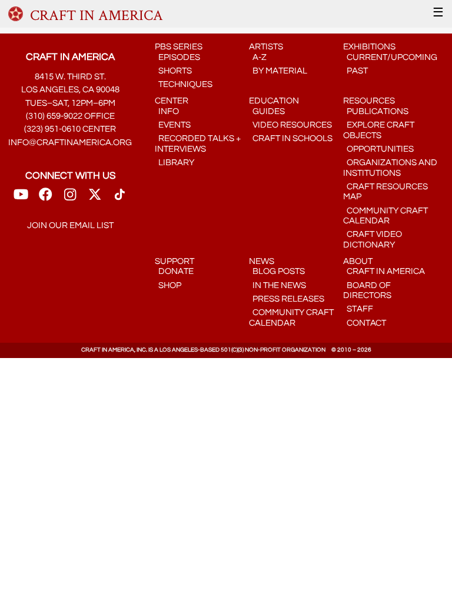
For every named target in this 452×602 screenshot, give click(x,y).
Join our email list (70, 225)
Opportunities (378, 149)
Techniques (183, 84)
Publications (375, 111)
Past (355, 70)
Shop (168, 285)
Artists (266, 46)
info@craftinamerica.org (70, 142)
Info (167, 111)
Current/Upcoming (390, 57)
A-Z (258, 57)
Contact (364, 323)
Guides (267, 111)
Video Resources (290, 125)
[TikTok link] (119, 198)
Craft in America (384, 271)
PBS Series (178, 46)
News (261, 261)
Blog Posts (277, 271)
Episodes (177, 57)
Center (171, 100)
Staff (358, 309)
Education (274, 100)
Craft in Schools (291, 138)
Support (174, 261)
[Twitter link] (95, 198)
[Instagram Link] (70, 198)
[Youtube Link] (21, 198)
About (358, 261)
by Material (278, 70)
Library (174, 162)
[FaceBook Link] (45, 198)
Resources (369, 100)
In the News (277, 285)
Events (173, 125)
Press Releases (286, 299)
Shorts (173, 70)
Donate (174, 271)
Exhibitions (369, 46)
